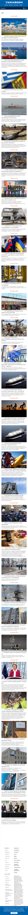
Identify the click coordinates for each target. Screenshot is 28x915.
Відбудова (7, 852)
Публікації (16, 850)
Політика (7, 854)
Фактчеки (7, 858)
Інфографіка (17, 860)
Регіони (6, 862)
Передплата (7, 880)
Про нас (7, 876)
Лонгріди (16, 862)
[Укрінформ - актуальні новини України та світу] (14, 2)
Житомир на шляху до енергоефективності (15, 602)
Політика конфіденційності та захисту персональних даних (9, 894)
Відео (15, 856)
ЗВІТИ (6, 898)
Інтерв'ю (16, 852)
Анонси (20, 5)
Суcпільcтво (7, 864)
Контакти (7, 878)
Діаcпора (7, 868)
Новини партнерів (16, 865)
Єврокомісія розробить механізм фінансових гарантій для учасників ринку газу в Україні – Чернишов (13, 364)
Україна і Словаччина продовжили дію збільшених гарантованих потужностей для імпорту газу (12, 255)
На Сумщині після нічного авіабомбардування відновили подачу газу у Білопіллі (12, 339)
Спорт (6, 870)
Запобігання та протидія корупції (9, 890)
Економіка (7, 856)
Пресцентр (16, 5)
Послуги (6, 5)
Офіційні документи (17, 870)
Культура (7, 866)
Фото (15, 854)
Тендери (7, 887)
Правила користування (8, 885)
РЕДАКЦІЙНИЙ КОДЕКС (8, 901)
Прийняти (14, 913)
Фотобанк (11, 5)
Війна (6, 850)
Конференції (17, 867)
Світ (6, 860)
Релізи (15, 872)
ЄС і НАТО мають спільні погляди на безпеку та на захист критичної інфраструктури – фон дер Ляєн (14, 681)
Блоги (15, 858)
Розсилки (7, 903)
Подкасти (16, 848)
